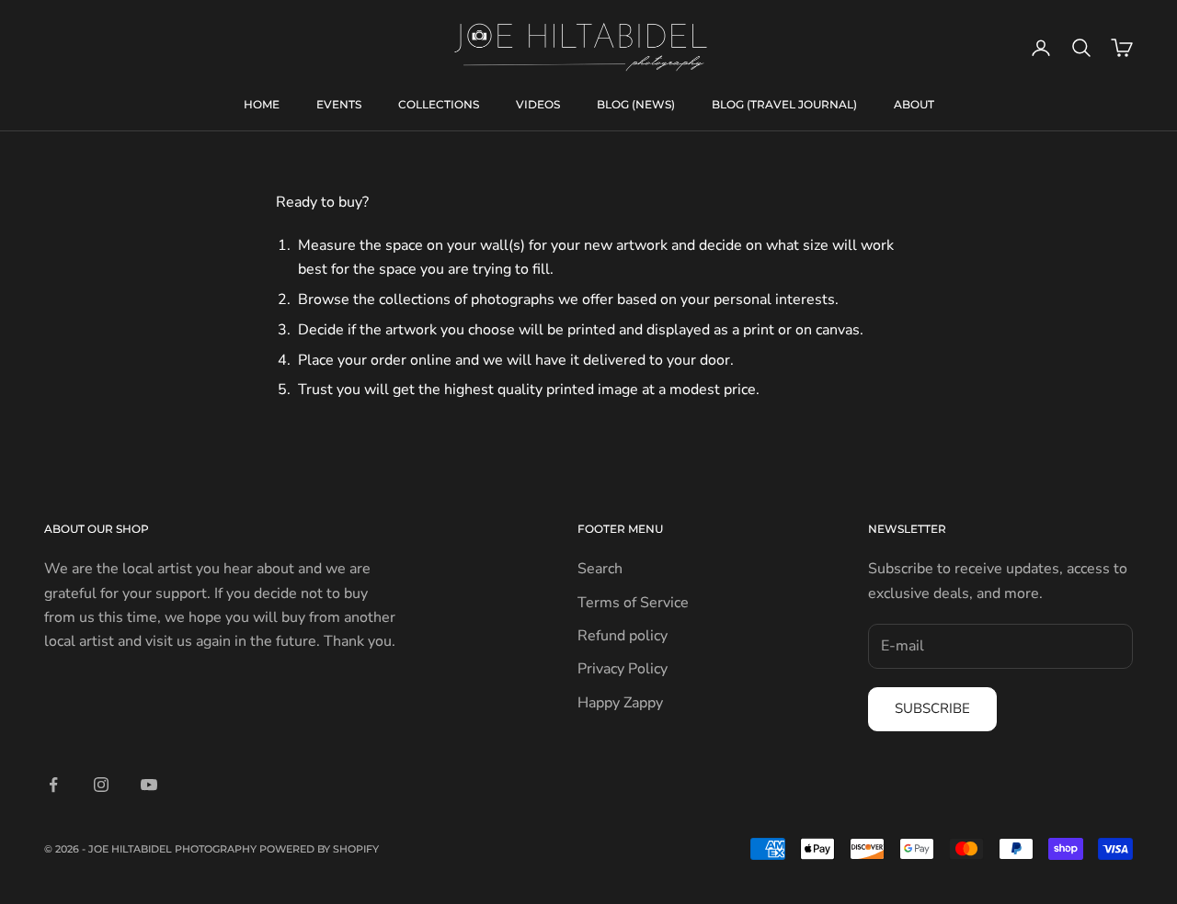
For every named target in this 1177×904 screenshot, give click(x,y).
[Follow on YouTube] (149, 784)
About (914, 104)
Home (262, 104)
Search (600, 569)
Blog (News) (636, 104)
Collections (438, 104)
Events (338, 104)
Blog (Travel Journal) (784, 104)
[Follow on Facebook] (53, 784)
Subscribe (932, 708)
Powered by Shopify (319, 848)
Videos (538, 104)
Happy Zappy (620, 703)
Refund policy (622, 636)
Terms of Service (633, 603)
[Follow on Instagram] (101, 784)
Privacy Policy (622, 669)
